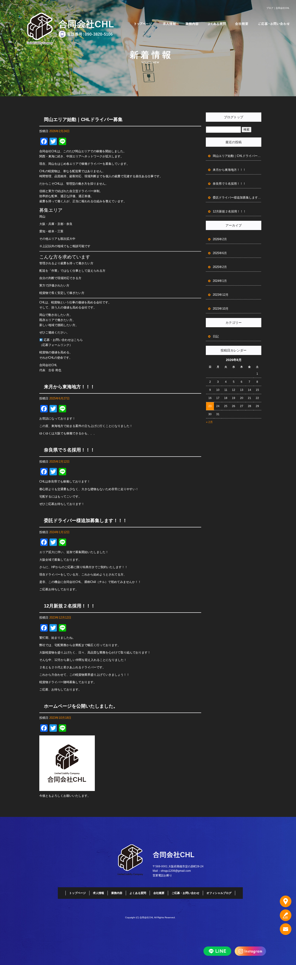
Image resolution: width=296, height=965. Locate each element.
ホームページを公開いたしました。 (81, 706)
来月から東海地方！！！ (69, 386)
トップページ (143, 23)
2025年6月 (220, 253)
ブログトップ (233, 117)
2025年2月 (220, 267)
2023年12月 (220, 294)
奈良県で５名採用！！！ (69, 449)
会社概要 (241, 23)
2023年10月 (220, 308)
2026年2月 (220, 239)
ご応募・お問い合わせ (274, 23)
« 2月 (209, 422)
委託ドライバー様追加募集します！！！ (85, 520)
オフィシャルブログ (219, 893)
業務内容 (192, 23)
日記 (216, 336)
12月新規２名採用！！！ (69, 605)
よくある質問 (216, 23)
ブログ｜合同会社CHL (278, 8)
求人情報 (169, 23)
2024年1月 (220, 281)
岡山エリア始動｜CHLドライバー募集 (83, 119)
